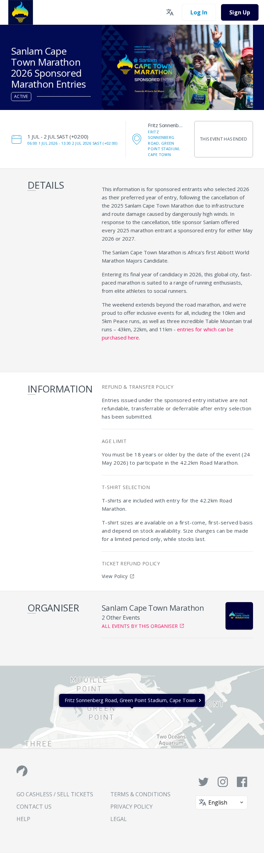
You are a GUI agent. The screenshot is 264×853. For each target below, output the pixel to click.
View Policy (115, 576)
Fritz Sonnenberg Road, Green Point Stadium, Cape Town (164, 143)
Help (23, 819)
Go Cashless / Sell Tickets (54, 794)
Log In (198, 12)
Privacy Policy (131, 806)
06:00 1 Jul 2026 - (72, 143)
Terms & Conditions (140, 794)
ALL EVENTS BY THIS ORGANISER (140, 626)
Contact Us (34, 806)
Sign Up (239, 12)
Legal (118, 819)
